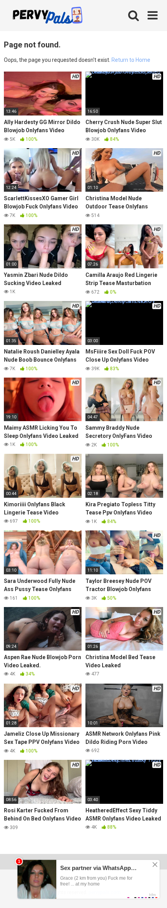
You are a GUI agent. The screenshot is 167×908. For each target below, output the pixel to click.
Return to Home (130, 60)
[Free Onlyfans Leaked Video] (47, 16)
